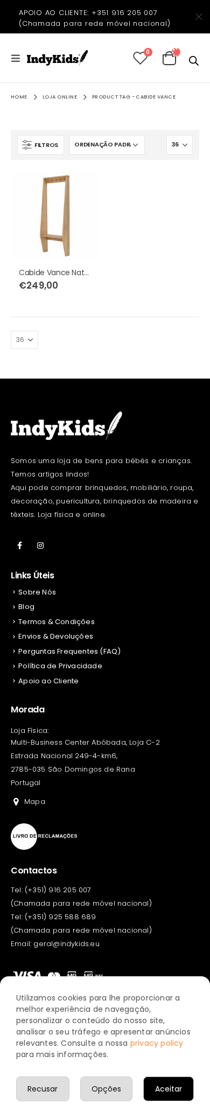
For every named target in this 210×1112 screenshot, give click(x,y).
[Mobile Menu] (19, 58)
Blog (26, 607)
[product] (55, 215)
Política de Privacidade (60, 666)
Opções (106, 1088)
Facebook (20, 545)
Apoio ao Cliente (48, 681)
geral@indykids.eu (66, 944)
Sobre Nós (37, 592)
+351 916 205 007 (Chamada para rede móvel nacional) (95, 18)
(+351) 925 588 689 (60, 917)
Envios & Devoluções (55, 636)
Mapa (34, 801)
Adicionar (82, 188)
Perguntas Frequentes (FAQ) (69, 651)
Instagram (40, 545)
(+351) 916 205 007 (58, 890)
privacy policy (157, 1043)
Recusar (42, 1088)
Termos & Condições (56, 622)
